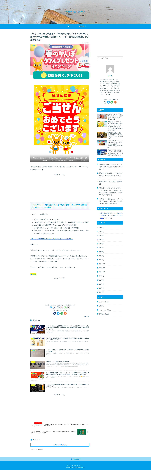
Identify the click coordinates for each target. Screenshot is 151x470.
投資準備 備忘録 (104, 314)
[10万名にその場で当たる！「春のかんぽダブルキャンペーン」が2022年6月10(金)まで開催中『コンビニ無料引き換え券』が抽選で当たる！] (58, 307)
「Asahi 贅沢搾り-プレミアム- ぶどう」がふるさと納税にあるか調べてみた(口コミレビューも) (111, 167)
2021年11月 (102, 268)
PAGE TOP (76, 459)
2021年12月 (102, 264)
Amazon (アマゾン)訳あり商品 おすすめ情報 (110, 183)
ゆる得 (110, 76)
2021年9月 (102, 276)
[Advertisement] (59, 187)
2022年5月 (102, 243)
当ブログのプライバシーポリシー (75, 465)
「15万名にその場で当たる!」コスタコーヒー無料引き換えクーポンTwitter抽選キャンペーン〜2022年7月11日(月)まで (111, 201)
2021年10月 (102, 272)
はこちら (70, 239)
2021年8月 (102, 280)
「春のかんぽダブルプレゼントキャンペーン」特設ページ (48, 239)
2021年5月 (102, 292)
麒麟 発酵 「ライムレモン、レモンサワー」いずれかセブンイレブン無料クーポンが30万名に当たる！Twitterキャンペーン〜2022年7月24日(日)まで (111, 191)
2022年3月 (102, 251)
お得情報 (34, 274)
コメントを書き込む (60, 445)
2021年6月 (102, 288)
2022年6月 (102, 239)
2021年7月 (102, 284)
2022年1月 (102, 260)
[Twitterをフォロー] (58, 313)
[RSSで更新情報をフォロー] (65, 313)
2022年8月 (102, 231)
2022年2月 (102, 256)
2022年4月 (102, 247)
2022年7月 (102, 235)
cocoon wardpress (104, 302)
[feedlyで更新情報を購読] (61, 313)
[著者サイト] (54, 313)
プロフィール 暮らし (105, 310)
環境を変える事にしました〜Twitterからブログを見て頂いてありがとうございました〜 (110, 175)
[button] (121, 58)
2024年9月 (102, 227)
